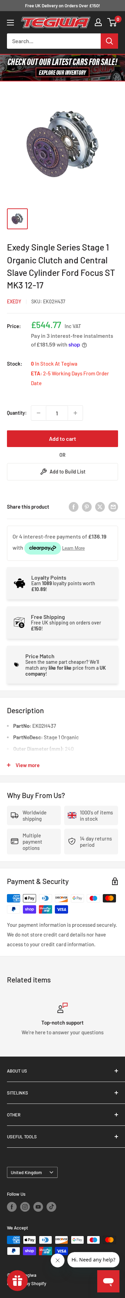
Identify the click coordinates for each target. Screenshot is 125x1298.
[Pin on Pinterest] (87, 506)
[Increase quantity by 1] (75, 413)
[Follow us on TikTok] (51, 1207)
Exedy (14, 301)
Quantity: (17, 413)
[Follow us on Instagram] (25, 1207)
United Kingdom (26, 1172)
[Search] (109, 41)
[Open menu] (10, 22)
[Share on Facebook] (73, 506)
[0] (112, 22)
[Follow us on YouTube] (38, 1207)
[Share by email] (113, 506)
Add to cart (62, 438)
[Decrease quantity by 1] (38, 413)
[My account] (98, 22)
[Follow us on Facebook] (12, 1207)
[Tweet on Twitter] (100, 506)
